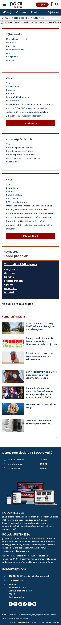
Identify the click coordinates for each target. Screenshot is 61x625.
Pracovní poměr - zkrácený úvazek (23, 158)
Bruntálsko (11, 60)
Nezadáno (11, 191)
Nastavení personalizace (19, 622)
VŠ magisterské (43, 217)
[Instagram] (15, 604)
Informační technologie (17, 97)
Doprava (10, 90)
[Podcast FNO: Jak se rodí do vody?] (13, 409)
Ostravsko (11, 42)
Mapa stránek (53, 622)
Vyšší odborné (35, 209)
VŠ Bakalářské (45, 213)
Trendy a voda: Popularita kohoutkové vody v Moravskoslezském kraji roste (41, 341)
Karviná (9, 277)
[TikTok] (25, 604)
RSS (42, 622)
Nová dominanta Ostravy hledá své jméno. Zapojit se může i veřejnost (40, 326)
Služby (24, 108)
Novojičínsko (12, 56)
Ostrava (21, 12)
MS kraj (7, 12)
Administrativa (13, 86)
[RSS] (30, 604)
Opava (8, 284)
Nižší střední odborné (16, 202)
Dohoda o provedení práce (19, 151)
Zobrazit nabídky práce (20, 264)
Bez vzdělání (12, 188)
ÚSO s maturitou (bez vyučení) (32, 225)
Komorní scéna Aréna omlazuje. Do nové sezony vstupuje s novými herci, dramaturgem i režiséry (39, 393)
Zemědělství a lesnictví (30, 115)
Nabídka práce (19, 17)
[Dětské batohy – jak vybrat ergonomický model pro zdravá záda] (13, 357)
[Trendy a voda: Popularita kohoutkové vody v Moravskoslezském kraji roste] (13, 343)
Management (13, 104)
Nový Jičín (10, 288)
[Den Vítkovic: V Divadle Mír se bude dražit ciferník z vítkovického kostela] (13, 376)
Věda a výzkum (41, 112)
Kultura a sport (13, 100)
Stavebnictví (34, 108)
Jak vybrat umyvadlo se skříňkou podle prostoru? (39, 422)
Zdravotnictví (12, 115)
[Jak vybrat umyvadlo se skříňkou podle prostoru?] (13, 425)
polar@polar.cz (17, 580)
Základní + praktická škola (19, 221)
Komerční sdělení (13, 316)
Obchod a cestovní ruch (32, 104)
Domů (5, 17)
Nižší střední (12, 198)
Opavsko (10, 53)
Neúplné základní (14, 195)
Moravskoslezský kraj (16, 39)
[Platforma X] (20, 604)
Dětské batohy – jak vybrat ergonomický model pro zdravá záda (40, 356)
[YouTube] (34, 604)
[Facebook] (11, 604)
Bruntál (9, 292)
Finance (10, 93)
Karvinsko (36, 12)
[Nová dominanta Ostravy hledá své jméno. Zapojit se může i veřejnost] (13, 328)
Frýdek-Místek (13, 281)
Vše (8, 83)
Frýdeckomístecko (15, 49)
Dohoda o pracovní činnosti (19, 147)
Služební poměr (13, 161)
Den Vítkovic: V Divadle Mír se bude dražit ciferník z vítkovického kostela (41, 375)
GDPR (34, 622)
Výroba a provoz (25, 112)
